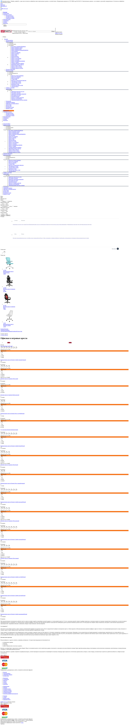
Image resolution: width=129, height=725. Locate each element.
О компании (6, 679)
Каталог (6, 39)
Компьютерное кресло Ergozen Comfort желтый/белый (13, 595)
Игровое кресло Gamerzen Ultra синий (9, 378)
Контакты (3, 4)
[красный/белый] (6, 348)
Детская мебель (4, 331)
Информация (6, 686)
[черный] (9, 367)
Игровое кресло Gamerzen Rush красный (10, 394)
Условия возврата (7, 692)
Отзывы (5, 21)
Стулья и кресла (4, 335)
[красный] (6, 367)
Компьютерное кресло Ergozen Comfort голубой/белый (13, 577)
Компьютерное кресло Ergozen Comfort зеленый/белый (13, 539)
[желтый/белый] (14, 348)
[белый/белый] (4, 348)
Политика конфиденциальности (10, 693)
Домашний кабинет (12, 331)
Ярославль (4, 6)
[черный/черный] (2, 348)
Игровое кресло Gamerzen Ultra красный (10, 520)
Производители (6, 19)
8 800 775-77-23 (4, 8)
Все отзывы (114, 248)
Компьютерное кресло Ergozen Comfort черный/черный (13, 359)
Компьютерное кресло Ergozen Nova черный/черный (13, 483)
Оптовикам (5, 20)
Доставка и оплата (7, 14)
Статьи (4, 697)
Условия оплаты (9, 113)
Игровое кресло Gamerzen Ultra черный (10, 558)
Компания (5, 678)
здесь (22, 722)
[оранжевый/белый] (16, 348)
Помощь (5, 687)
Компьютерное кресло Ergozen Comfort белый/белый (13, 445)
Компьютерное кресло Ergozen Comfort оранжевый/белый (14, 614)
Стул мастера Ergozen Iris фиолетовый (9, 429)
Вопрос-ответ (6, 698)
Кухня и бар (19, 331)
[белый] (4, 367)
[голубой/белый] (11, 348)
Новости (5, 680)
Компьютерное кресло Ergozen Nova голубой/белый (12, 413)
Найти (5, 25)
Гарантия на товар (7, 691)
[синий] (2, 367)
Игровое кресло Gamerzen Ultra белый (9, 464)
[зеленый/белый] (9, 348)
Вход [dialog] (2, 3)
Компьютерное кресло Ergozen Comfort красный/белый (13, 502)
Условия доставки (10, 114)
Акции (4, 681)
